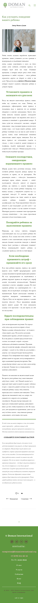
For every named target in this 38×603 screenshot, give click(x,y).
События (19, 574)
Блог (19, 578)
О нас (19, 565)
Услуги (19, 569)
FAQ (19, 583)
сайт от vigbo (19, 598)
